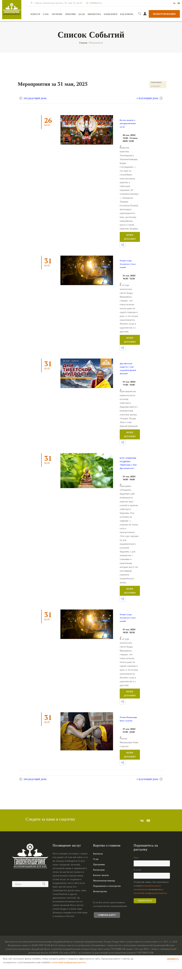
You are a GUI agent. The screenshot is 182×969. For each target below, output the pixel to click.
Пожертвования (164, 13)
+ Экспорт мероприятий (34, 785)
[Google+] (174, 3)
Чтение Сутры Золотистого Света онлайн (128, 264)
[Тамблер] (142, 820)
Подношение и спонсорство (107, 885)
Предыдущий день (35, 98)
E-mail (137, 869)
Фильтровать (156, 82)
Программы (99, 864)
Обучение (57, 14)
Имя (136, 857)
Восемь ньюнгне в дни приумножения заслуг (128, 123)
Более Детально (130, 236)
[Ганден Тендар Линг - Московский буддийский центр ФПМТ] (11, 9)
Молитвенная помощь (104, 880)
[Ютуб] (179, 3)
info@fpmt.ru (95, 3)
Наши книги (110, 14)
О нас (46, 14)
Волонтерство (100, 891)
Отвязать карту (107, 915)
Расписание (99, 869)
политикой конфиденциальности (150, 893)
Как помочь (126, 14)
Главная (83, 42)
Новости (35, 14)
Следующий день (147, 98)
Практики (70, 14)
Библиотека (94, 14)
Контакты (98, 853)
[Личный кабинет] (145, 14)
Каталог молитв (101, 875)
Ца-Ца (81, 14)
